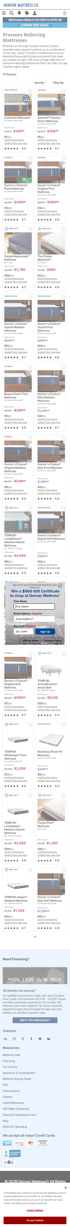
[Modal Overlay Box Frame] (35, 613)
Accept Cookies (35, 1220)
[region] (35, 1205)
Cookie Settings (35, 1210)
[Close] (66, 1188)
